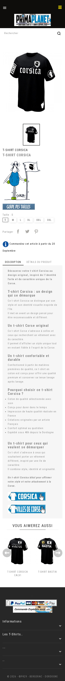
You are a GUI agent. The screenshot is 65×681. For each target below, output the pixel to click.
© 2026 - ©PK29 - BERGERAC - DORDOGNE (32, 676)
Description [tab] (13, 262)
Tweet (27, 231)
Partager (18, 231)
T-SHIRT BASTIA (47, 571)
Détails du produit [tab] (39, 262)
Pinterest (36, 231)
